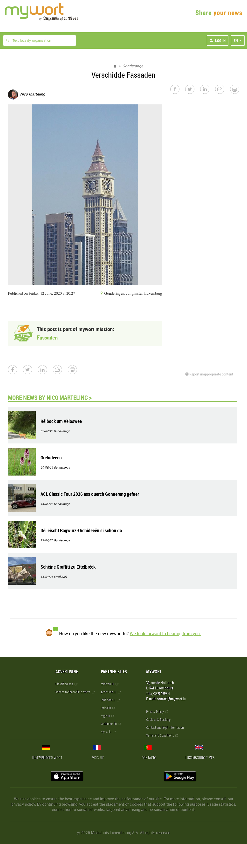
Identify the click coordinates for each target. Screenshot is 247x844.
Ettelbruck (60, 577)
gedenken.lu (109, 692)
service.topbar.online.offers (73, 692)
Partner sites (114, 671)
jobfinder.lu (108, 700)
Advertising (66, 671)
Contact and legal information (165, 728)
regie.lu (106, 716)
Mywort (154, 671)
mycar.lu (106, 732)
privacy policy (23, 804)
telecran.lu (108, 684)
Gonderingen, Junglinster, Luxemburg (132, 293)
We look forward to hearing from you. (165, 633)
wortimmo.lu (109, 724)
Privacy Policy (155, 712)
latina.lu (106, 708)
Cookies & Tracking (158, 720)
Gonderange (132, 65)
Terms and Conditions (160, 736)
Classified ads (64, 684)
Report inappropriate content (211, 374)
